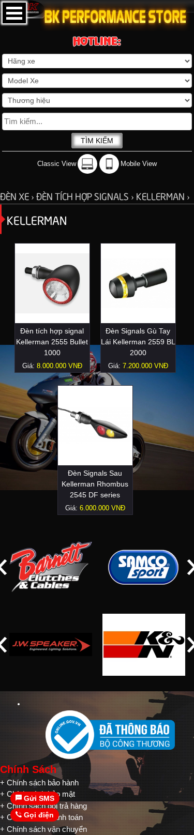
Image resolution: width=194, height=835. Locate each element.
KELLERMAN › (163, 195)
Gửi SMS (38, 798)
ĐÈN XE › (18, 195)
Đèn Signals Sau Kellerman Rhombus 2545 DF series (95, 484)
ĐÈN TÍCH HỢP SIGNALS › (86, 195)
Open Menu (14, 13)
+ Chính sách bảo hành (39, 782)
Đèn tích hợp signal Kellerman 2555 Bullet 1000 (52, 342)
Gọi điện (38, 815)
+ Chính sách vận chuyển (43, 829)
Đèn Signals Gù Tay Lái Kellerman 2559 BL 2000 (138, 342)
